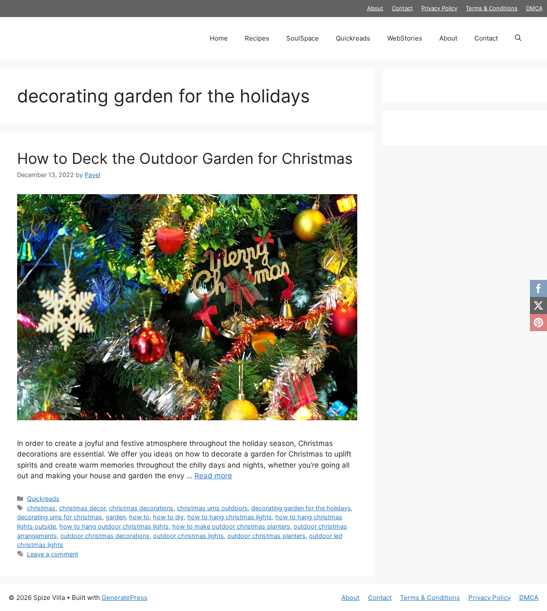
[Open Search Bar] (518, 38)
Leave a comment (52, 554)
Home (219, 38)
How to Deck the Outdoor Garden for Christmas (187, 158)
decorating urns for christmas (59, 517)
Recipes (257, 38)
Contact (402, 8)
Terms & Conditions (492, 8)
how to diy (168, 517)
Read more (213, 475)
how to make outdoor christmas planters (231, 526)
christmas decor (82, 508)
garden (116, 517)
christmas (41, 508)
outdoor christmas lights (188, 535)
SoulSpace (302, 38)
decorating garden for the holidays (301, 508)
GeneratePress (124, 598)
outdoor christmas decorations (105, 535)
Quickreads (353, 38)
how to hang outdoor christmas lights (114, 526)
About (375, 8)
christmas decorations (141, 508)
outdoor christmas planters (266, 535)
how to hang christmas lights (229, 517)
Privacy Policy (439, 8)
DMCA (534, 8)
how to (139, 517)
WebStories (404, 38)
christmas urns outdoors (212, 508)
